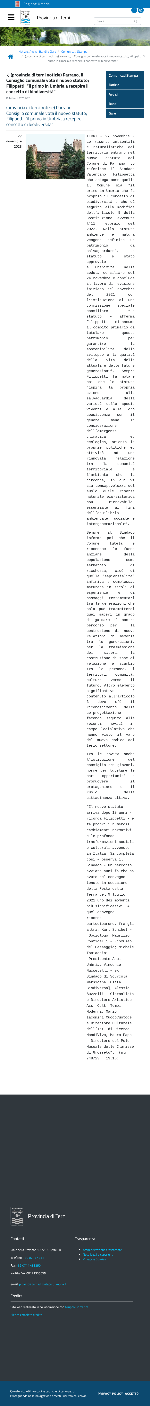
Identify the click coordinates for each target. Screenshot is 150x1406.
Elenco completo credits (26, 1314)
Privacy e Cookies (94, 1259)
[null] (8, 75)
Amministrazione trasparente (102, 1249)
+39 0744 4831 (33, 1257)
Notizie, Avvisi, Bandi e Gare (37, 51)
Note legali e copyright (98, 1254)
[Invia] (135, 21)
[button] (125, 75)
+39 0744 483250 (28, 1265)
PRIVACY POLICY (110, 1393)
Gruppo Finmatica (76, 1307)
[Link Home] (10, 56)
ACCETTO (132, 1393)
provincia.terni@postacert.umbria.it (42, 1284)
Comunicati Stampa (74, 51)
